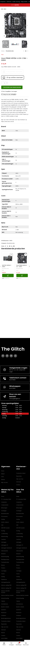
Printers (3, 568)
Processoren (4, 516)
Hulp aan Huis (19, 479)
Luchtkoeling (4, 533)
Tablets (3, 601)
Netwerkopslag (5, 556)
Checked (18, 482)
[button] (3, 25)
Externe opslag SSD (6, 588)
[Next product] (28, 51)
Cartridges (3, 571)
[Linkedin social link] (12, 246)
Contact (18, 485)
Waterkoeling (4, 536)
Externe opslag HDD (6, 585)
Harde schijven (5, 522)
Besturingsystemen (6, 618)
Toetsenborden (5, 562)
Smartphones (4, 604)
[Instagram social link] (7, 355)
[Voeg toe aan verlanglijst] (11, 254)
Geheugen (3, 542)
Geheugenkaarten (5, 582)
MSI (3, 270)
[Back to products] (26, 51)
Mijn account (4, 482)
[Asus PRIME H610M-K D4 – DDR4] (22, 258)
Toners (3, 574)
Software (3, 615)
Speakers (3, 609)
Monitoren (3, 612)
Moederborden (10, 51)
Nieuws (3, 479)
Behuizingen (4, 508)
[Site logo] (15, 5)
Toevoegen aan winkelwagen (12, 87)
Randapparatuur (5, 559)
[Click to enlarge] (4, 36)
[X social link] (7, 246)
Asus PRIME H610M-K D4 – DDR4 (21, 266)
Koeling (3, 531)
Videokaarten (4, 551)
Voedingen (3, 511)
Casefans (3, 539)
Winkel (2, 474)
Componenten (4, 505)
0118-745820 (12, 380)
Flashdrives (4, 579)
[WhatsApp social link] (15, 355)
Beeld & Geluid (5, 607)
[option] (11, 37)
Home (2, 51)
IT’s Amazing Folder (6, 499)
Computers (4, 502)
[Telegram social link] (14, 246)
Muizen (3, 565)
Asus (2, 54)
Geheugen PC (4, 545)
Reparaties (19, 476)
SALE (2, 476)
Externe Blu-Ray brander (7, 595)
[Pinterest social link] (10, 246)
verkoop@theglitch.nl (14, 398)
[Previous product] (24, 51)
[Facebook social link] (5, 246)
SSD (2, 525)
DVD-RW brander (5, 528)
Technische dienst (20, 473)
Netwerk (3, 554)
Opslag (3, 519)
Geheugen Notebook (6, 548)
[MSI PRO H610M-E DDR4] (8, 258)
